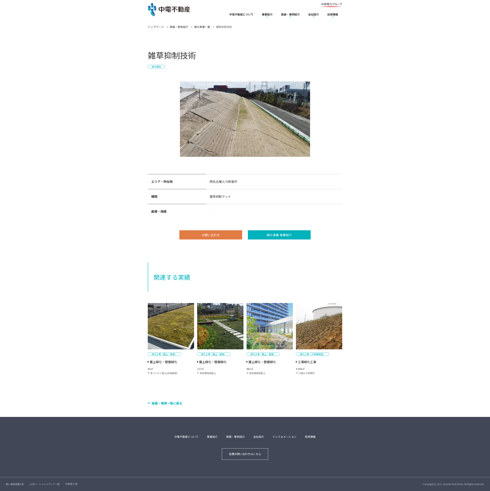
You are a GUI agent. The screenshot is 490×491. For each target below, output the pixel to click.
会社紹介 (313, 14)
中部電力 (69, 483)
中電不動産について (241, 14)
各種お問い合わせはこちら (245, 454)
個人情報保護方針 (15, 484)
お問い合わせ (211, 235)
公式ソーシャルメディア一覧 (45, 484)
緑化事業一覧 (202, 27)
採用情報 (332, 14)
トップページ (156, 27)
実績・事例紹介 (290, 14)
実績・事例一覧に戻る (167, 403)
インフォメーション (284, 437)
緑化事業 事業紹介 (279, 235)
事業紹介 (267, 14)
